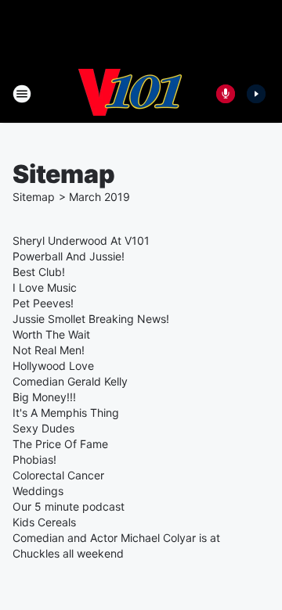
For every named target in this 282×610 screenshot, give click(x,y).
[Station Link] (130, 94)
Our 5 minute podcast (69, 506)
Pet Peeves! (43, 303)
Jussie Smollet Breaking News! (91, 318)
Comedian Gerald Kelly (70, 381)
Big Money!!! (44, 397)
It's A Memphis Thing (66, 412)
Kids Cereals (44, 522)
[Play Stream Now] (256, 93)
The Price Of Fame (60, 443)
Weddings (38, 490)
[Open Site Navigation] (22, 93)
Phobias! (34, 459)
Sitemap (34, 196)
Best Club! (39, 271)
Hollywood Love (53, 365)
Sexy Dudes (43, 428)
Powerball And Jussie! (69, 256)
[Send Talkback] (225, 93)
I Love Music (45, 287)
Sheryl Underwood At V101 (81, 240)
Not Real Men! (49, 350)
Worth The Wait (51, 334)
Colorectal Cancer (58, 475)
